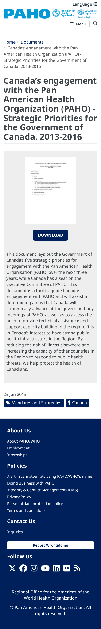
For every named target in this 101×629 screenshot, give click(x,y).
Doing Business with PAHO (31, 483)
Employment (18, 448)
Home (10, 42)
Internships (17, 454)
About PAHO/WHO (23, 441)
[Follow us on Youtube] (45, 569)
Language (83, 4)
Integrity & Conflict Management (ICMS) (42, 490)
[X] (12, 569)
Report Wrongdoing (50, 545)
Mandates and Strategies (36, 402)
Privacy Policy (19, 496)
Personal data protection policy (35, 503)
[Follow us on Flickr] (66, 569)
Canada (79, 402)
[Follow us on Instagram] (34, 569)
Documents (32, 42)
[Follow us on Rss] (77, 569)
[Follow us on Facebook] (23, 569)
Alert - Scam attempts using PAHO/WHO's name (49, 476)
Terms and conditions (26, 510)
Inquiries (15, 531)
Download (50, 235)
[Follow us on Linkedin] (56, 569)
